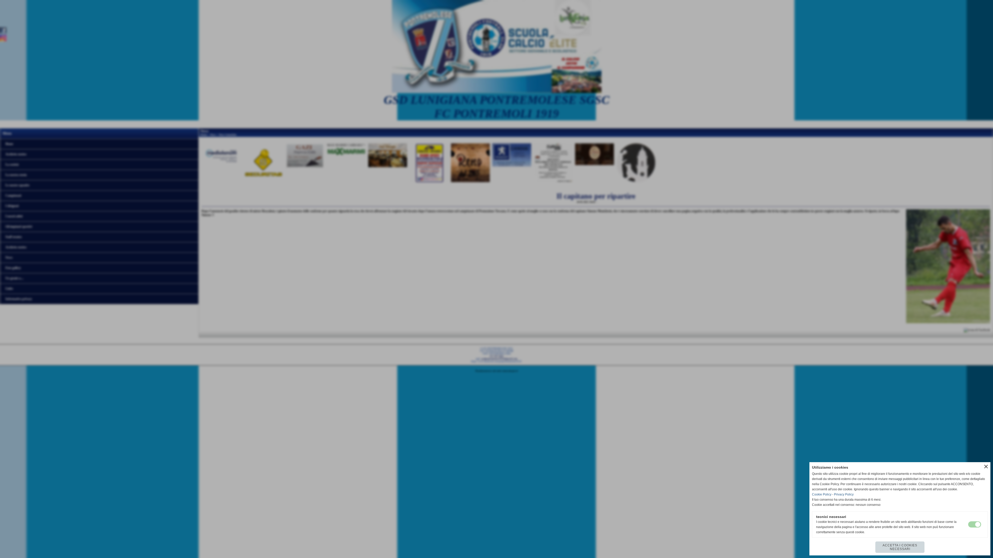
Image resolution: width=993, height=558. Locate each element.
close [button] (986, 466)
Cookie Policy (821, 494)
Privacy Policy (844, 494)
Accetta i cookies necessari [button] (900, 547)
